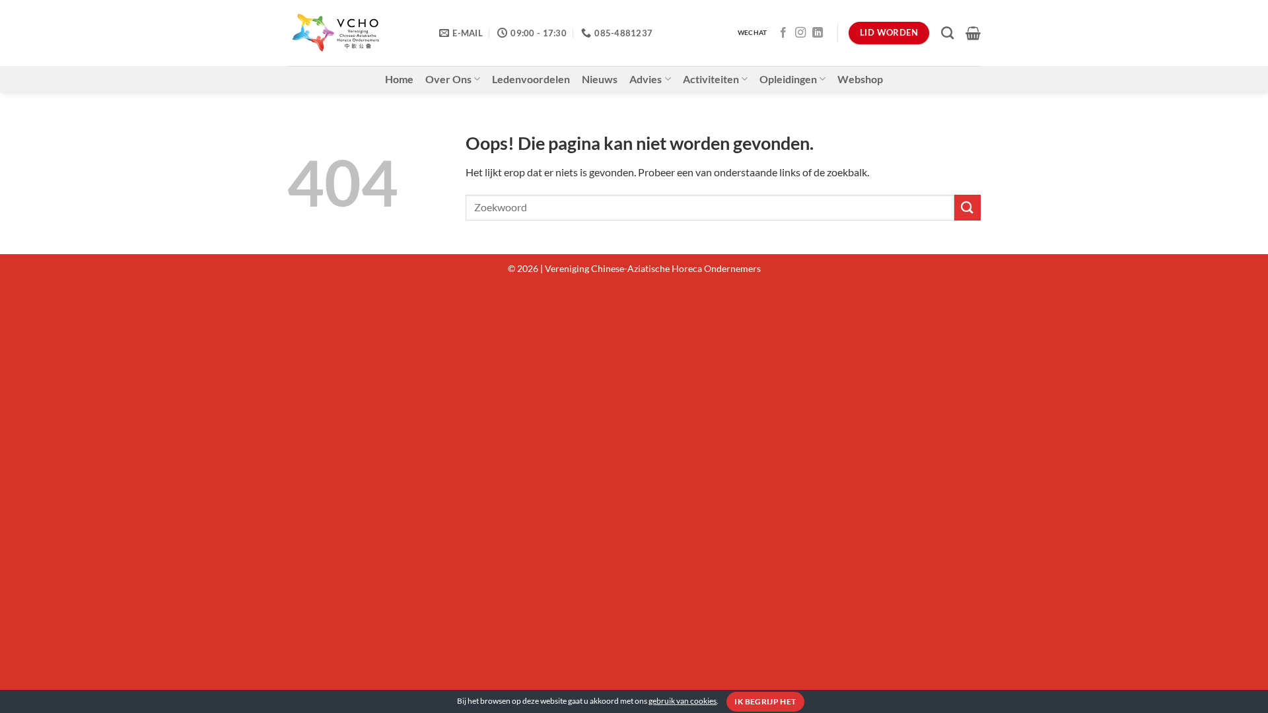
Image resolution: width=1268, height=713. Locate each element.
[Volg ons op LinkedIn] (817, 33)
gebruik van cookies (683, 701)
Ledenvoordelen (531, 79)
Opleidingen (788, 79)
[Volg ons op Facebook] (783, 33)
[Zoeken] (947, 32)
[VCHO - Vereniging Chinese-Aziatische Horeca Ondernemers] (353, 33)
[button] (973, 33)
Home (399, 79)
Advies (645, 79)
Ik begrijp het (765, 701)
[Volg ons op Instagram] (800, 33)
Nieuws (599, 79)
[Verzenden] (967, 208)
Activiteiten (711, 79)
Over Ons (448, 79)
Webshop (860, 79)
